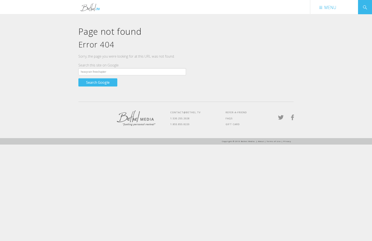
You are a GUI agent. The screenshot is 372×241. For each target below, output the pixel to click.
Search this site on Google (98, 65)
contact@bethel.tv (185, 112)
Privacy (287, 141)
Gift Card (233, 124)
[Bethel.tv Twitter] (281, 119)
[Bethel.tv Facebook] (292, 119)
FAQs (229, 118)
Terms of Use (274, 141)
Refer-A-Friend (236, 112)
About (261, 141)
